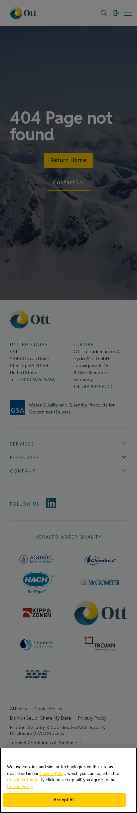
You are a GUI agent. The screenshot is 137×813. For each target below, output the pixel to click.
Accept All (64, 800)
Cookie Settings (22, 780)
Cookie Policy (52, 773)
